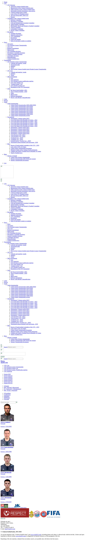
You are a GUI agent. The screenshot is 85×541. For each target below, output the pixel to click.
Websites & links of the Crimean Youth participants (24, 150)
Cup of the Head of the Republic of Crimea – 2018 (24, 126)
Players (6, 100)
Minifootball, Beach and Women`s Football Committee (25, 26)
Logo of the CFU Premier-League (19, 14)
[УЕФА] (43, 517)
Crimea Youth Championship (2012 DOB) (22, 109)
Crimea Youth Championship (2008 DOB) (22, 114)
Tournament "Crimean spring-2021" (20, 129)
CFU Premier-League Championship (17, 45)
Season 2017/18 (8, 381)
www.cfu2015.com (36, 534)
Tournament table (15, 64)
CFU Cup (10, 47)
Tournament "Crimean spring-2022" (20, 127)
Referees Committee (16, 20)
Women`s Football (12, 156)
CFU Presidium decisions (14, 51)
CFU (5, 3)
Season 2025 (7, 374)
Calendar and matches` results (18, 63)
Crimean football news (13, 58)
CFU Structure (11, 5)
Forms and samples (16, 39)
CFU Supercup (15, 79)
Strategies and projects (16, 35)
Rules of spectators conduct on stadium (21, 41)
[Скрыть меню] (1, 356)
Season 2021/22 (8, 375)
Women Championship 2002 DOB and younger (23, 159)
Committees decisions (13, 55)
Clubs (5, 99)
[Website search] (1, 345)
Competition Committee (17, 29)
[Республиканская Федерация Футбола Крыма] (31, 517)
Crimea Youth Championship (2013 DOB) (22, 111)
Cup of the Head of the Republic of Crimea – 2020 (24, 123)
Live (12, 78)
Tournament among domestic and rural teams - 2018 (24, 142)
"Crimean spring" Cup (16, 84)
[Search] (16, 402)
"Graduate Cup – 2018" (17, 139)
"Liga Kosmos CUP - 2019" (18, 136)
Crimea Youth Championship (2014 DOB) (22, 112)
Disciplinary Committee (17, 21)
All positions (7, 393)
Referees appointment (13, 48)
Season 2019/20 (8, 378)
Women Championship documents (20, 160)
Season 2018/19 (8, 380)
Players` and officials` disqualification (20, 97)
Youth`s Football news (16, 153)
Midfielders (7, 397)
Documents (10, 32)
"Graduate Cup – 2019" (17, 138)
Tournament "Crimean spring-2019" (20, 132)
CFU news (10, 44)
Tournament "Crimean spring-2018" (20, 133)
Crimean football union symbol (19, 12)
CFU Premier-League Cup (18, 85)
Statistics (13, 66)
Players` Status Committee (17, 30)
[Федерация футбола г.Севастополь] (37, 517)
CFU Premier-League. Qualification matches (15, 370)
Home (5, 2)
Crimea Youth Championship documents (21, 148)
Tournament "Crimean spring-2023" (20, 118)
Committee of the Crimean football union (18, 18)
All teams (6, 386)
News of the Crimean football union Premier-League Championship (28, 69)
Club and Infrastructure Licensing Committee (22, 23)
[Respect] (15, 517)
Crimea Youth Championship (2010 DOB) (22, 106)
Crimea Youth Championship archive (20, 115)
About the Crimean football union (19, 6)
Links (8, 88)
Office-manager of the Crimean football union (23, 9)
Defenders (6, 396)
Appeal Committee (16, 27)
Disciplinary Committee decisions (16, 53)
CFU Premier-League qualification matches (22, 81)
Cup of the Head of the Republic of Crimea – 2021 (24, 121)
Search (5, 347)
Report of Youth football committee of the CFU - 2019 (25, 145)
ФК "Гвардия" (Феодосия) (11, 387)
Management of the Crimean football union (22, 8)
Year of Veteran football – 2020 (19, 91)
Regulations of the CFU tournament (20, 87)
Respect (13, 17)
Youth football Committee (17, 24)
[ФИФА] (53, 517)
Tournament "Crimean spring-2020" (20, 130)
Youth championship (12, 103)
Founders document (16, 33)
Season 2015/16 (8, 383)
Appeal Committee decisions (14, 54)
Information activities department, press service (23, 11)
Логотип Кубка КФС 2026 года (19, 15)
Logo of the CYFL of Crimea (18, 147)
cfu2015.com (4, 362)
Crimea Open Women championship (20, 157)
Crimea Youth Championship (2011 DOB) (22, 108)
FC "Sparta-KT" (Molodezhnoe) (12, 389)
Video (12, 93)
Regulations (14, 38)
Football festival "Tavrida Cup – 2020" (21, 141)
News (5, 42)
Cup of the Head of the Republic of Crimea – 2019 (24, 124)
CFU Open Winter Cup (17, 82)
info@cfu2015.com (10, 529)
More (8, 144)
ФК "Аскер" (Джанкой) (10, 390)
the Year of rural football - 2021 (19, 90)
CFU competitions (15, 36)
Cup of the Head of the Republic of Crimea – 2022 (24, 120)
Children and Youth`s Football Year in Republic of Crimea (26, 151)
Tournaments (7, 60)
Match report (10, 50)
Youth (5, 102)
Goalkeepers (7, 394)
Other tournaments (12, 76)
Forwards (6, 399)
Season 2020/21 (8, 377)
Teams (12, 67)
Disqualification (11, 57)
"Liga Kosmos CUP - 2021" (18, 135)
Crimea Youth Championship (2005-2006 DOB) (23, 105)
